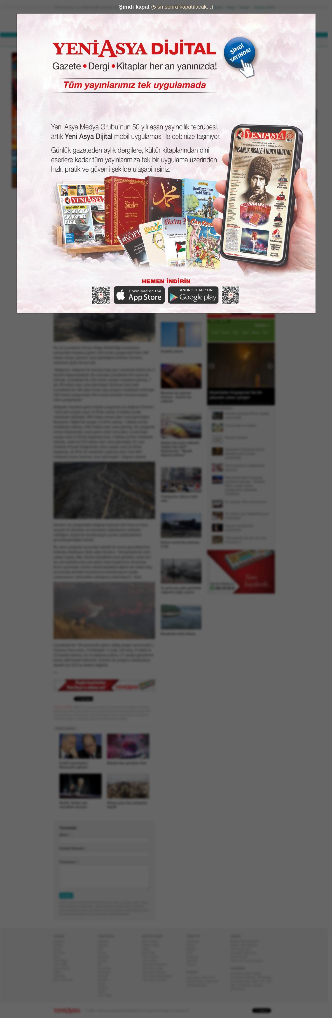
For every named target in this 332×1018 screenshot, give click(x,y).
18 (264, 403)
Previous (212, 365)
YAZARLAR (148, 42)
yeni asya (194, 977)
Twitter (192, 945)
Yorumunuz (69, 862)
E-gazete (194, 956)
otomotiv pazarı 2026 (246, 981)
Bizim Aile (150, 953)
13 (250, 403)
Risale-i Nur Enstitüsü (246, 941)
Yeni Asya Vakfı (242, 949)
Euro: (148, 26)
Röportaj (105, 956)
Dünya (59, 949)
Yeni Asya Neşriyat (156, 964)
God (235, 985)
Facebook (194, 941)
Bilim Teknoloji (64, 980)
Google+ (193, 949)
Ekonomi (61, 953)
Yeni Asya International (159, 976)
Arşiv (218, 162)
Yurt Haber (62, 960)
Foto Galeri (107, 995)
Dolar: (149, 22)
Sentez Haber (153, 945)
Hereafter (238, 973)
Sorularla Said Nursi (245, 953)
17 (261, 403)
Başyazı (105, 945)
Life (264, 981)
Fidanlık (105, 980)
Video (103, 991)
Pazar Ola (106, 968)
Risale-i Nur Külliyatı (245, 945)
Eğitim (59, 972)
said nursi (213, 981)
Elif (102, 964)
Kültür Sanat (63, 968)
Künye (233, 7)
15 (255, 403)
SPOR (127, 42)
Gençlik (105, 976)
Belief (259, 973)
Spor (58, 956)
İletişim (246, 7)
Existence (246, 985)
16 (258, 403)
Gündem (60, 941)
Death (250, 973)
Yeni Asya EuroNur (156, 980)
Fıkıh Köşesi (240, 956)
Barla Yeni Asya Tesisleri (248, 960)
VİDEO (169, 42)
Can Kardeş (151, 960)
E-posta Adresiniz (73, 848)
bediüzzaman (197, 981)
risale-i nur (209, 977)
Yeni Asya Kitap (154, 968)
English (104, 987)
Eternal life (239, 989)
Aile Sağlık (62, 964)
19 (267, 403)
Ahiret (103, 983)
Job (270, 981)
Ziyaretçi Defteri (266, 7)
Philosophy (266, 977)
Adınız (65, 834)
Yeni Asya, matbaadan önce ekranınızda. (256, 192)
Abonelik (218, 7)
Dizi (102, 949)
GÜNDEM (66, 42)
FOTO (187, 42)
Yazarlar (105, 941)
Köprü (148, 949)
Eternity (259, 985)
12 (247, 403)
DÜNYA (86, 42)
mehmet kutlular (198, 985)
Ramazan (106, 972)
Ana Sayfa (201, 7)
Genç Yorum (152, 956)
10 (241, 403)
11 (244, 403)
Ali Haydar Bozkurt (244, 977)
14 (252, 403)
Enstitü (104, 960)
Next (271, 365)
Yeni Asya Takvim (155, 972)
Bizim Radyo (152, 941)
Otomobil (61, 976)
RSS (191, 953)
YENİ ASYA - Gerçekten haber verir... (83, 21)
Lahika (104, 953)
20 (270, 403)
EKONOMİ (107, 42)
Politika (60, 945)
